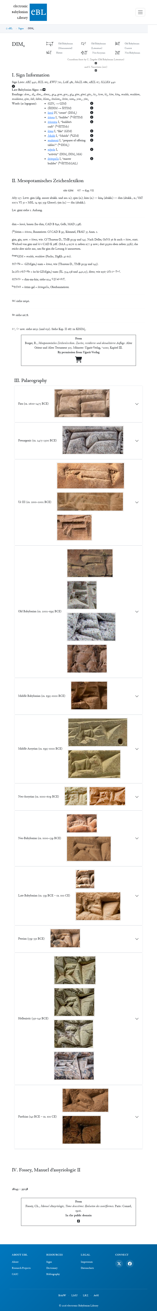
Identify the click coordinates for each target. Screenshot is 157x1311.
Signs (21, 28)
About (15, 1262)
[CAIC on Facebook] (130, 1263)
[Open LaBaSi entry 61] (44, 90)
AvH (96, 1295)
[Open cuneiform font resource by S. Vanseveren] (95, 71)
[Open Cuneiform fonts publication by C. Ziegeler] (95, 63)
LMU (74, 1295)
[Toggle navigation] (140, 12)
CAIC (15, 1274)
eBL (10, 28)
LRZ (85, 1295)
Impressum (87, 1262)
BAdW (62, 1295)
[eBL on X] (119, 1263)
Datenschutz (87, 1268)
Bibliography (53, 1274)
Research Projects (21, 1268)
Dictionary (51, 1268)
